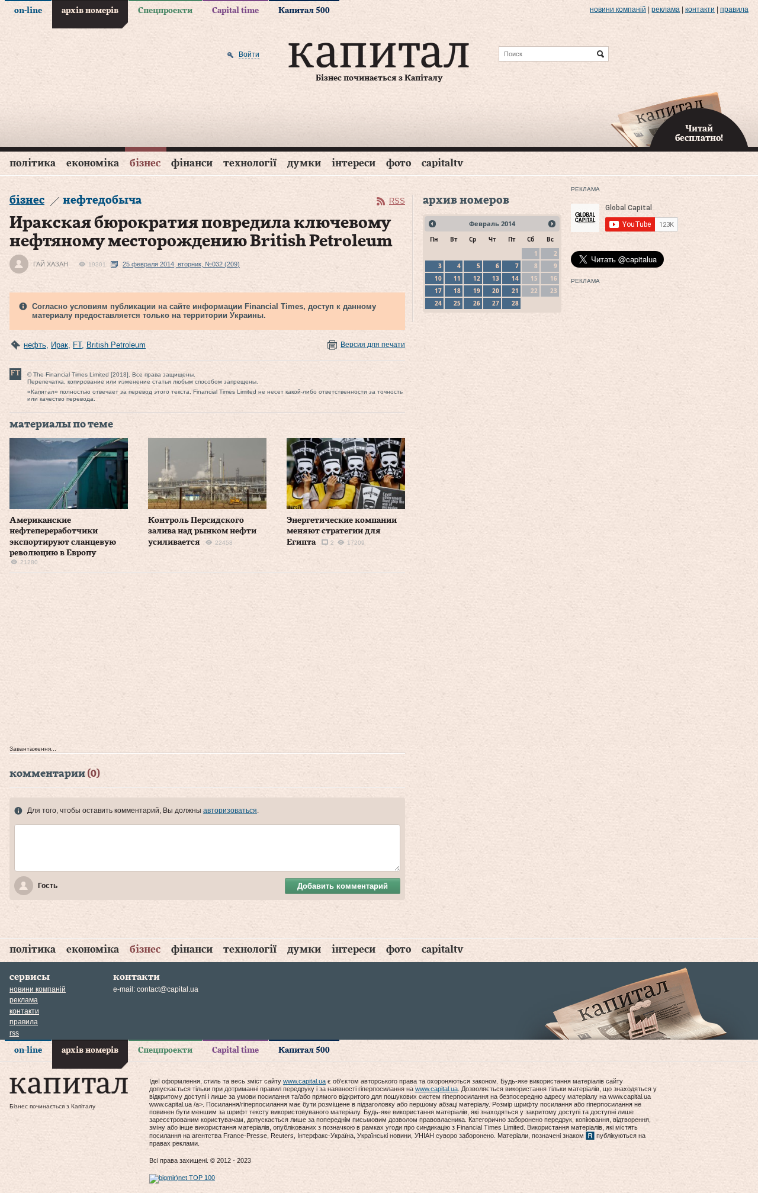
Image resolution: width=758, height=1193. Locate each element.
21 (515, 291)
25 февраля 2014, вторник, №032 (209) (181, 264)
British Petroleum (116, 344)
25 (457, 303)
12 (476, 278)
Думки (304, 163)
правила (734, 9)
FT (77, 344)
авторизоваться (230, 810)
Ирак (59, 344)
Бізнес (145, 163)
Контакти (700, 9)
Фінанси (192, 163)
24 (438, 303)
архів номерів (90, 11)
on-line (28, 11)
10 (438, 278)
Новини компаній (618, 9)
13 (495, 278)
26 (476, 303)
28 (515, 303)
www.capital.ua (304, 1081)
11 (457, 278)
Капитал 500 (304, 11)
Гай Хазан (50, 264)
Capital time (235, 11)
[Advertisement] (207, 662)
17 (438, 291)
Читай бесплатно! (699, 133)
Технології (250, 163)
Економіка (92, 163)
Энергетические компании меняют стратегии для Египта (342, 531)
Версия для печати (373, 344)
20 (495, 291)
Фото (398, 163)
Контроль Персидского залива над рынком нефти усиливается (202, 531)
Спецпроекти (165, 11)
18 (457, 291)
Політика (32, 163)
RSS (397, 201)
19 (476, 291)
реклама (665, 9)
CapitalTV (442, 163)
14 (515, 278)
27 (495, 303)
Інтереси (353, 163)
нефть (35, 344)
